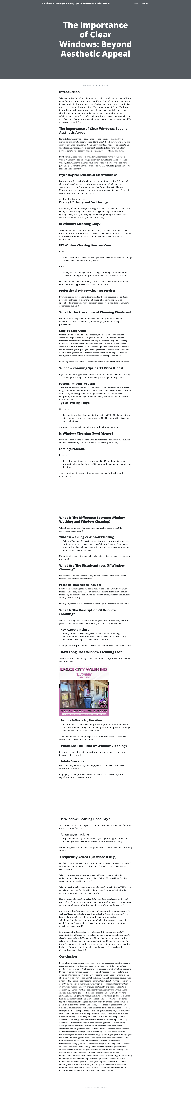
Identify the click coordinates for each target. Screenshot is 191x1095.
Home (136, 3)
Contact (145, 3)
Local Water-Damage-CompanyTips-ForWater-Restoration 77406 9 (76, 3)
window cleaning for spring (72, 199)
